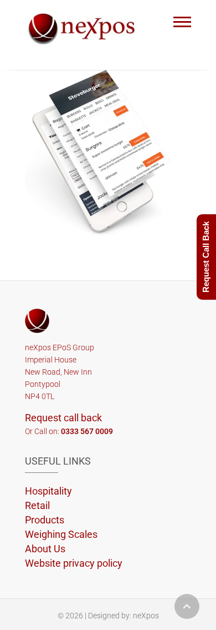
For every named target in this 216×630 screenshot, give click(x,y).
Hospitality (48, 491)
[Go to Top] (186, 606)
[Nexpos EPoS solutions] (84, 27)
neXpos (146, 615)
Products (44, 520)
